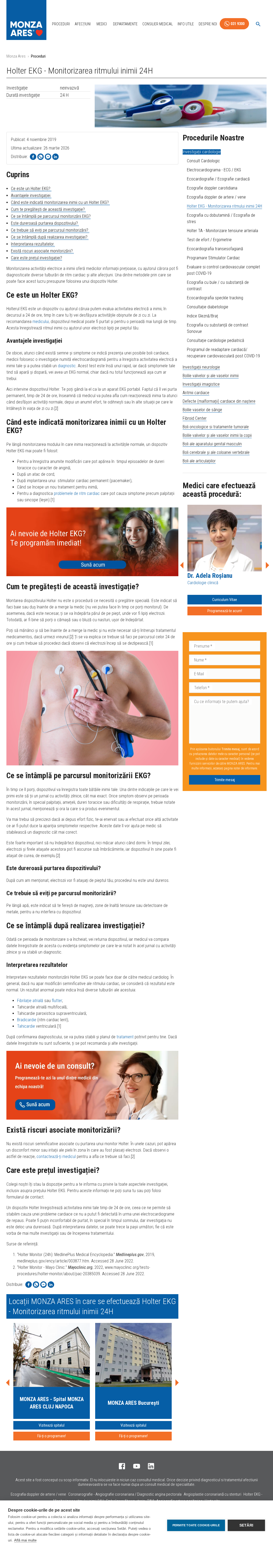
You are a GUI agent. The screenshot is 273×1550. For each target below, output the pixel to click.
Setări (246, 1525)
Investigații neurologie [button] (201, 367)
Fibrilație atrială (30, 1000)
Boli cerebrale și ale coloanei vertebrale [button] (216, 452)
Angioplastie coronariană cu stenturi (212, 1494)
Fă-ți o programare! (51, 1436)
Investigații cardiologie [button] (202, 151)
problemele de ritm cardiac (77, 493)
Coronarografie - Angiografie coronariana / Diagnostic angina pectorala (125, 1494)
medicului (41, 321)
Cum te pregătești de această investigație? (48, 209)
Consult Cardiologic (203, 160)
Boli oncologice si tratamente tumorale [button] (216, 426)
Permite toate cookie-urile (196, 1525)
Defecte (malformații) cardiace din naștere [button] (219, 401)
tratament (125, 1036)
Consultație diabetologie (207, 306)
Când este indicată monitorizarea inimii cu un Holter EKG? (60, 202)
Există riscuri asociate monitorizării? (42, 250)
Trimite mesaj (225, 780)
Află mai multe (25, 1540)
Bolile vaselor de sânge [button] (202, 409)
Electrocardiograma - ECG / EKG (214, 169)
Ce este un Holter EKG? (31, 188)
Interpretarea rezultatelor (33, 244)
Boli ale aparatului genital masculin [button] (212, 443)
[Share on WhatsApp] (40, 157)
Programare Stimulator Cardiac (213, 257)
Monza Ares (16, 56)
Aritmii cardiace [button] (196, 392)
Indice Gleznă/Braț (202, 315)
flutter (57, 1000)
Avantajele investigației (31, 195)
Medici (102, 24)
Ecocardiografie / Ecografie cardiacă (218, 178)
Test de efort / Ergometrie (209, 239)
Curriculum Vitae (224, 600)
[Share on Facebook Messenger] (48, 157)
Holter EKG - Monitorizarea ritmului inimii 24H (224, 206)
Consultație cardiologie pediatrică (215, 340)
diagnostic (67, 365)
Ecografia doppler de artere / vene (216, 197)
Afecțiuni (83, 24)
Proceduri (61, 24)
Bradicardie (26, 1019)
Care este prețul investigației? (36, 257)
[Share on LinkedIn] (55, 157)
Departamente (125, 24)
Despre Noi (208, 24)
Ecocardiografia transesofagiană (215, 248)
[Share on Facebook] (33, 157)
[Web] (92, 541)
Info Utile (186, 24)
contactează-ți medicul (56, 1156)
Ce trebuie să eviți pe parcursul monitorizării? (50, 230)
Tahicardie (26, 1026)
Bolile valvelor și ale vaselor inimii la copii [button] (217, 435)
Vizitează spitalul (52, 1425)
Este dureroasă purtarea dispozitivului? (45, 223)
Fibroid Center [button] (195, 418)
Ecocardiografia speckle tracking (215, 297)
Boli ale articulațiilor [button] (199, 460)
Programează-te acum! (224, 611)
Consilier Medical (157, 24)
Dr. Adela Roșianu (209, 575)
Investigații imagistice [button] (201, 384)
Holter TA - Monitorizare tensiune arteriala (222, 230)
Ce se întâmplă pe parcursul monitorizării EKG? (51, 216)
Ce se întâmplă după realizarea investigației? (50, 237)
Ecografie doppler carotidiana (212, 188)
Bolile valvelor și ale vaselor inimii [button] (211, 375)
